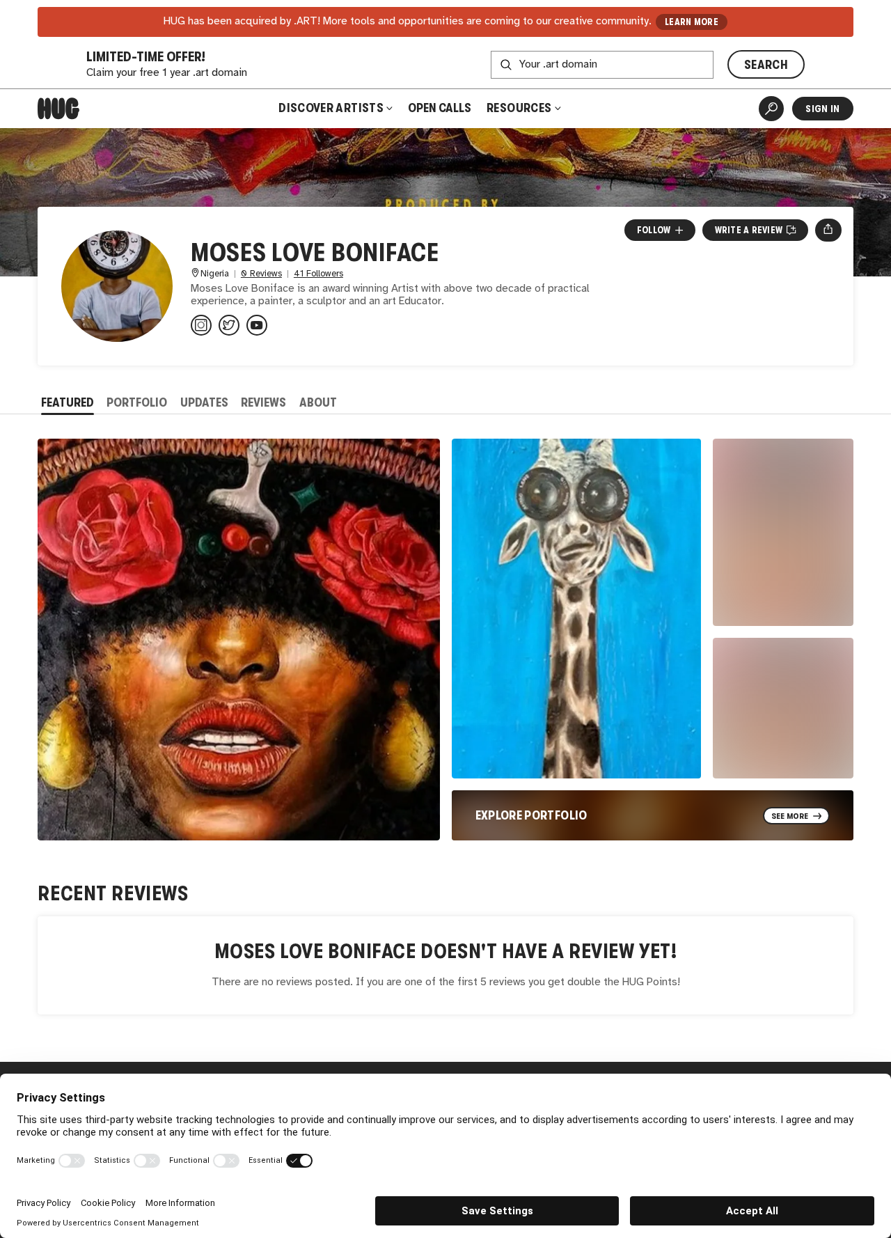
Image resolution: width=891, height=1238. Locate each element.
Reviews (263, 402)
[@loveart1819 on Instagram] (201, 325)
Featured (67, 402)
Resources (520, 108)
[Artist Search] (771, 108)
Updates (204, 402)
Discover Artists (331, 108)
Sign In (822, 108)
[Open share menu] (828, 230)
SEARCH (766, 65)
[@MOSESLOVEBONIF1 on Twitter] (229, 325)
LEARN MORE (691, 22)
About (318, 402)
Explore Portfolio (531, 815)
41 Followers (318, 274)
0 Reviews (261, 274)
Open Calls (439, 108)
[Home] (58, 108)
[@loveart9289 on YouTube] (256, 325)
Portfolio (137, 402)
